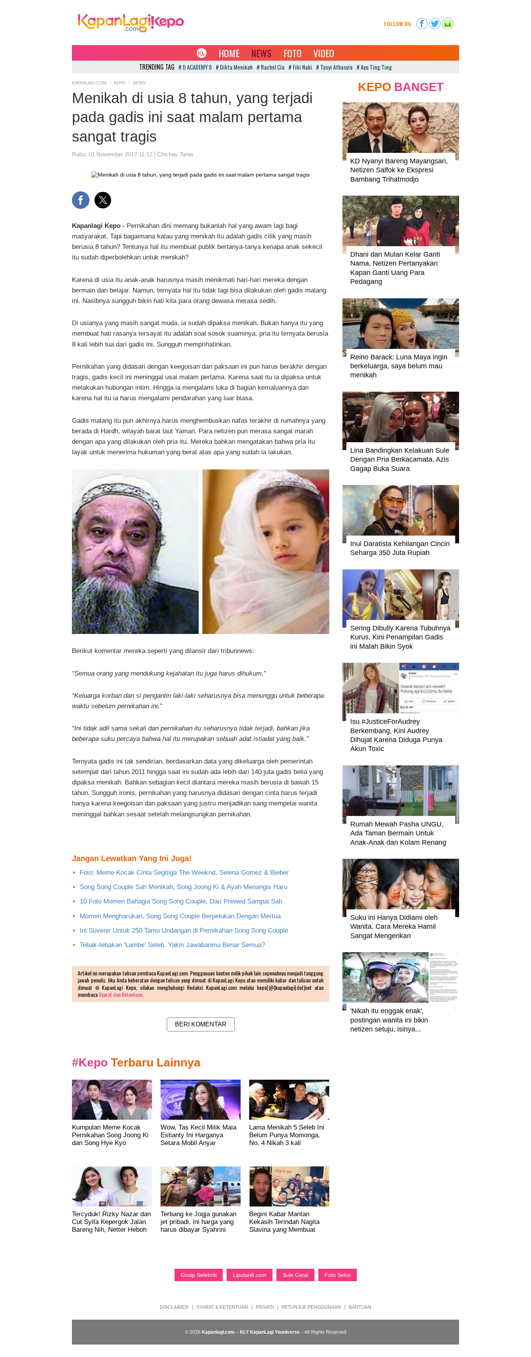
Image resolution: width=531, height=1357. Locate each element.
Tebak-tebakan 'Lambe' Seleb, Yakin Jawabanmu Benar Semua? (172, 945)
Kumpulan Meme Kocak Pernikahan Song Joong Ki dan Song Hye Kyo (110, 1135)
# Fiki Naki (300, 66)
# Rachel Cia (271, 66)
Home (228, 53)
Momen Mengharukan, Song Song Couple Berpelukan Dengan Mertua (180, 916)
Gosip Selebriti (199, 1275)
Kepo (120, 83)
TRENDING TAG (157, 67)
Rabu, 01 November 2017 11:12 (112, 154)
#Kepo (90, 1062)
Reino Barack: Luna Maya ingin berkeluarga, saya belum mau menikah (398, 366)
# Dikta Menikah (234, 66)
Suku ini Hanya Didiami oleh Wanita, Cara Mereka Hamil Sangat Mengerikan (394, 927)
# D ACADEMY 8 (195, 66)
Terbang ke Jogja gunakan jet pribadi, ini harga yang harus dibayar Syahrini (198, 1221)
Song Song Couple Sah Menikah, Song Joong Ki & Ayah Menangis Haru (183, 887)
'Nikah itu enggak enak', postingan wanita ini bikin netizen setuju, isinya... (389, 1020)
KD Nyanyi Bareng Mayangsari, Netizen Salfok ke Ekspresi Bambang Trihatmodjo (399, 170)
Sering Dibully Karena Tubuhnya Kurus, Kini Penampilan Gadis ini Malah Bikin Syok (400, 637)
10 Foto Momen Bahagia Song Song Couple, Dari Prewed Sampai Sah (181, 901)
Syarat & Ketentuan (222, 1307)
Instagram (447, 21)
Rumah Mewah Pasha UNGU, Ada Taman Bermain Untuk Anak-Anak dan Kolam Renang (398, 833)
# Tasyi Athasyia (334, 66)
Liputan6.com (249, 1275)
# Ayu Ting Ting (374, 66)
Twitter (434, 21)
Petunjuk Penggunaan (311, 1307)
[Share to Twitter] (103, 200)
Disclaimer (174, 1307)
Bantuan (360, 1307)
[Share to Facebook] (80, 200)
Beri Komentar (201, 1024)
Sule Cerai (295, 1275)
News (261, 53)
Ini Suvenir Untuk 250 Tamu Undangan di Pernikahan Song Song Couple (184, 930)
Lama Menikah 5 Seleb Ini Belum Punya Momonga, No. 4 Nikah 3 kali (286, 1135)
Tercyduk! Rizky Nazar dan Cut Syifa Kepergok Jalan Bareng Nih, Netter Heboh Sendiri (111, 1225)
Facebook (422, 21)
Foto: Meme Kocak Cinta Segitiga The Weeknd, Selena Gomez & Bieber (184, 872)
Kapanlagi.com (89, 83)
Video (323, 53)
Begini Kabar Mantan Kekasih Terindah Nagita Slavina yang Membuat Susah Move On (284, 1225)
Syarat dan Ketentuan (120, 994)
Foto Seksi (338, 1275)
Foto (292, 53)
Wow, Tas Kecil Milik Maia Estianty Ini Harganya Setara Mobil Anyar (198, 1135)
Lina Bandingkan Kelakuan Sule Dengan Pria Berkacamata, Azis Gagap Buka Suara (399, 459)
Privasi (265, 1307)
